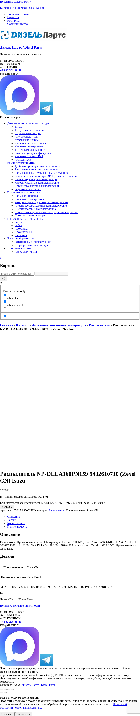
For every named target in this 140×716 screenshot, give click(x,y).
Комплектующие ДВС (21, 162)
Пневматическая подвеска (23, 192)
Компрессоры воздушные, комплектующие (41, 202)
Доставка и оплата (18, 14)
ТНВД (18, 126)
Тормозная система (19, 248)
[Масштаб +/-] (1, 689)
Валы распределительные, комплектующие (41, 172)
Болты (18, 222)
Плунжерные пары (26, 136)
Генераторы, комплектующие (33, 241)
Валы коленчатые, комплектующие (36, 169)
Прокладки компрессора (30, 215)
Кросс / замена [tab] (16, 523)
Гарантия (13, 17)
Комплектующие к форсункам (33, 153)
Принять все (23, 714)
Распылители (23, 159)
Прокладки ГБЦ (25, 231)
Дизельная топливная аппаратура (28, 123)
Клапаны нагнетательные (30, 143)
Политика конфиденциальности (20, 605)
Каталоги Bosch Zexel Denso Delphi (22, 7)
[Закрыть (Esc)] (12, 689)
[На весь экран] (5, 689)
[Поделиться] (8, 689)
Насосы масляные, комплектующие (37, 182)
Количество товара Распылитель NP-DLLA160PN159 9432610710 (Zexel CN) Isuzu (51, 502)
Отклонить (7, 714)
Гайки (18, 225)
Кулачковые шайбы (26, 139)
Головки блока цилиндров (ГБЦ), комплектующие (46, 176)
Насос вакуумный (26, 251)
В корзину (6, 507)
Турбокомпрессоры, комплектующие (37, 166)
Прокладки (21, 228)
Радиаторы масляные (28, 189)
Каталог (22, 325)
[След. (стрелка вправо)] (5, 692)
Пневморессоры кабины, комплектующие (41, 205)
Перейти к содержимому (15, 1)
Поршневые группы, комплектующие (38, 185)
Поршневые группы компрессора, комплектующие (46, 212)
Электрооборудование (21, 238)
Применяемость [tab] (17, 526)
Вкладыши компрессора (29, 199)
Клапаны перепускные (29, 146)
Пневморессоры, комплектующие (36, 208)
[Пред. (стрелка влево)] (1, 692)
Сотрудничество (17, 23)
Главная (6, 325)
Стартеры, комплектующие (31, 245)
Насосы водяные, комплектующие (36, 179)
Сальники (21, 235)
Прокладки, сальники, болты (25, 218)
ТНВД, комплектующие (29, 130)
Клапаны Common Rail (29, 156)
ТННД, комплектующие (30, 149)
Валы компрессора (26, 195)
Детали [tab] (11, 519)
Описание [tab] (13, 516)
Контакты (13, 20)
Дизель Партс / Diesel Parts (21, 47)
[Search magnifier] (3, 278)
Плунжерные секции (28, 133)
